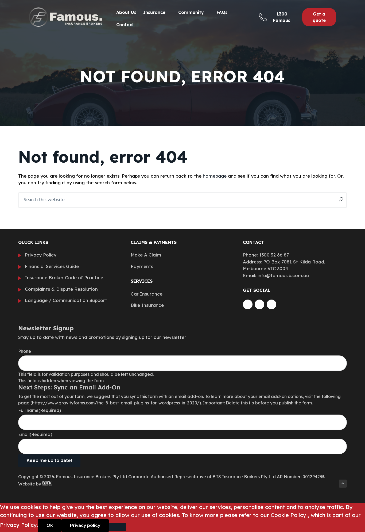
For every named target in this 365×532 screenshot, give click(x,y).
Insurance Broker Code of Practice (64, 277)
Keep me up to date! (49, 460)
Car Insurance (146, 294)
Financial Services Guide (52, 266)
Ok (49, 525)
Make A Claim (146, 255)
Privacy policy (85, 525)
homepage (215, 176)
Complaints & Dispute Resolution (61, 289)
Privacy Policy (40, 255)
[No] (117, 527)
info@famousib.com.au (283, 275)
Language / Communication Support (66, 300)
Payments (142, 266)
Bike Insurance (147, 305)
